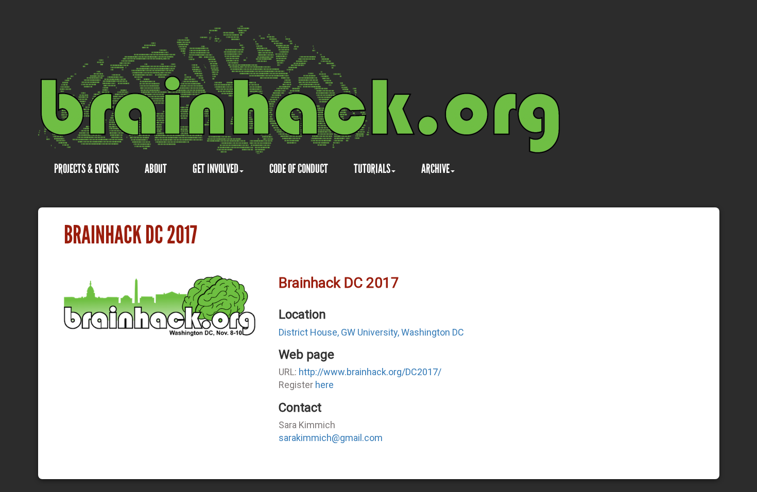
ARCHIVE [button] (435, 168)
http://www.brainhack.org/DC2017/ (370, 371)
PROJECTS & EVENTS (86, 168)
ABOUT (156, 168)
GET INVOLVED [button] (215, 168)
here (324, 384)
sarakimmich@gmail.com (331, 437)
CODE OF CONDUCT (298, 168)
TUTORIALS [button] (372, 168)
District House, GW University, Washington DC (371, 332)
